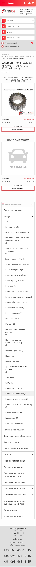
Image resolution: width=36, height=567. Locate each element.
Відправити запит (18, 129)
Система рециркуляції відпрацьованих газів (14, 502)
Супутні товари (11, 510)
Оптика (7, 454)
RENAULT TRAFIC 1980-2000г (18, 140)
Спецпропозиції (10, 43)
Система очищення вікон (16, 488)
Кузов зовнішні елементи (16, 448)
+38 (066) (27, 9)
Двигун (7, 216)
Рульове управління (13, 467)
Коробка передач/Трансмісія (17, 436)
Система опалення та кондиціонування (14, 474)
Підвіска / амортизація (14, 460)
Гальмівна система (13, 210)
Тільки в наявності (11, 46)
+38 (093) (27, 14)
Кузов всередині (11, 442)
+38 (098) (27, 11)
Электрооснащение (13, 516)
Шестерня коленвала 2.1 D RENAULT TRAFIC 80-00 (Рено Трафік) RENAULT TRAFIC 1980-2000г (18, 79)
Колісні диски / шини (14, 429)
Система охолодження (14, 482)
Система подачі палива (15, 494)
